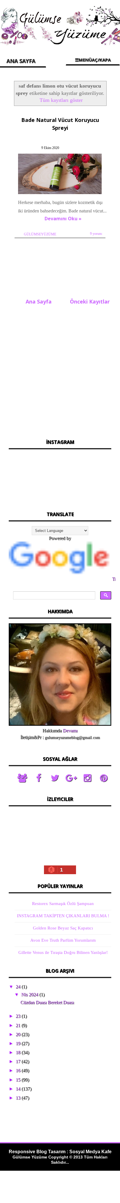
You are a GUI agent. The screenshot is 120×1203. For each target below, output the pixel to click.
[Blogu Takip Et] (22, 778)
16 (19, 1070)
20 (19, 1034)
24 (19, 986)
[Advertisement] (60, 370)
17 (19, 1061)
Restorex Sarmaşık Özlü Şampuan (63, 903)
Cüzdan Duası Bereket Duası (47, 1002)
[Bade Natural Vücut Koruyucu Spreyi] (60, 193)
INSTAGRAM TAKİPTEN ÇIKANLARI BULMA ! (63, 915)
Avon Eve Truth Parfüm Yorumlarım (63, 940)
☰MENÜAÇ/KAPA (93, 60)
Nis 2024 (30, 994)
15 (19, 1079)
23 (19, 1016)
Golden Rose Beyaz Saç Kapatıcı (63, 928)
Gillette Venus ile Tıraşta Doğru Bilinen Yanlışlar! (63, 952)
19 (19, 1043)
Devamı (70, 730)
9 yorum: (96, 233)
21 (19, 1025)
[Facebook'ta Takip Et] (38, 778)
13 (19, 1097)
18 (19, 1052)
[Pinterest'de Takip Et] (103, 778)
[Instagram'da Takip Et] (87, 778)
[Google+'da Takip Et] (71, 778)
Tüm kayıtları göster (61, 100)
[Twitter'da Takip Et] (54, 778)
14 (19, 1088)
